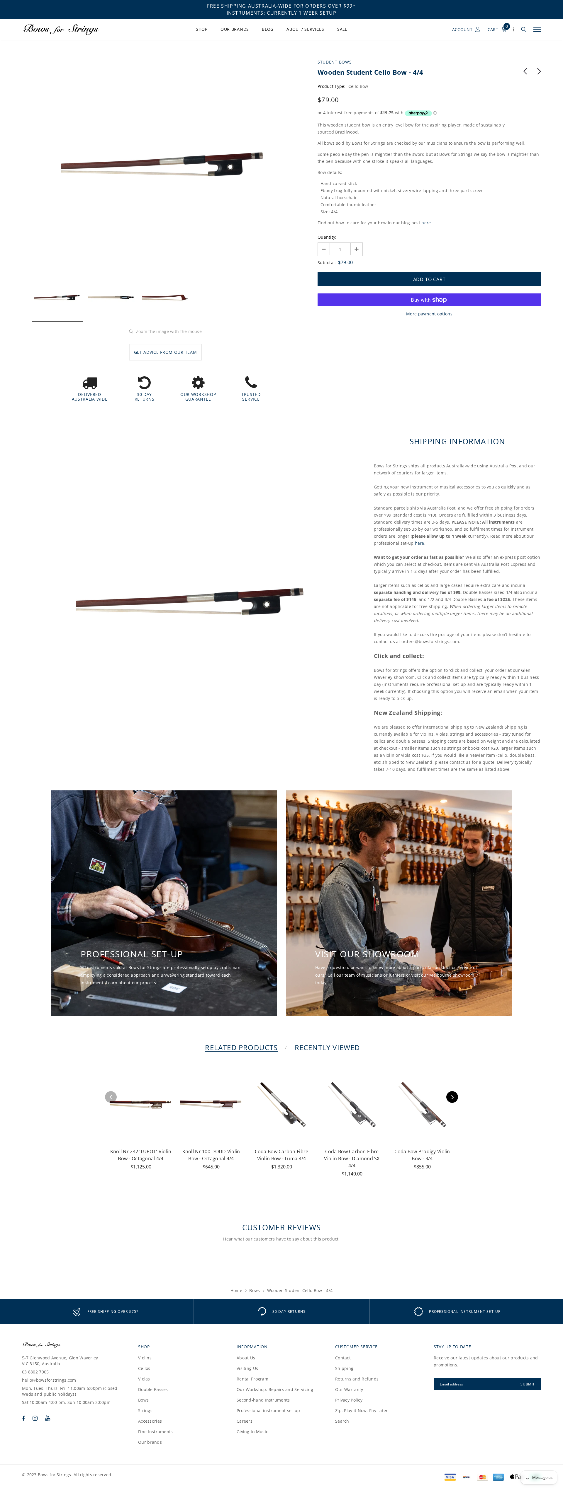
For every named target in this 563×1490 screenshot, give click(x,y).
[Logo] (67, 29)
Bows (254, 1290)
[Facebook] (23, 1418)
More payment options (429, 314)
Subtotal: (327, 262)
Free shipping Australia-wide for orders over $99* (281, 6)
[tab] (240, 1047)
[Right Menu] (537, 29)
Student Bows (335, 62)
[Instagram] (35, 1418)
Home (236, 1290)
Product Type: (332, 86)
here (426, 222)
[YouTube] (47, 1418)
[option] (165, 164)
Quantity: (327, 237)
